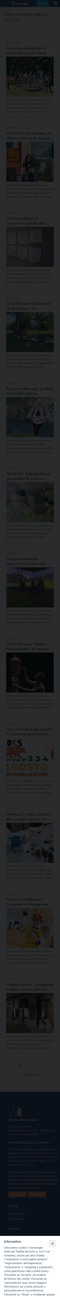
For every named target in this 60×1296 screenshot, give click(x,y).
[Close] (52, 1243)
